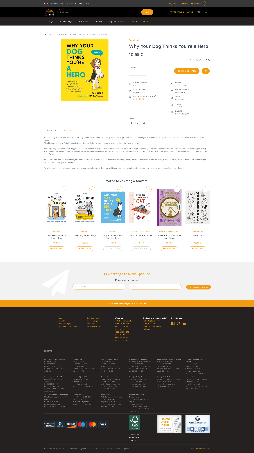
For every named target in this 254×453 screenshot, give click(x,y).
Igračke (99, 21)
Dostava (90, 323)
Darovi (134, 21)
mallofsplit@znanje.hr (83, 402)
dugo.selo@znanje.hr (55, 404)
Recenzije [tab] (68, 130)
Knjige (50, 21)
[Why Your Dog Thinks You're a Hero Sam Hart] (131, 123)
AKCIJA (189, 12)
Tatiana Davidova (145, 231)
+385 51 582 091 (122, 329)
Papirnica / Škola (116, 21)
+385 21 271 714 (165, 364)
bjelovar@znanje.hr (195, 384)
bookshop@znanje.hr (55, 366)
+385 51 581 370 (80, 382)
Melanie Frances (165, 231)
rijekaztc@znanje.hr (82, 384)
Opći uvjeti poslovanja (67, 326)
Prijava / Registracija (192, 3)
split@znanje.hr (165, 366)
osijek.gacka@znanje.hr (168, 384)
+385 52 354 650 (122, 337)
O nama (61, 318)
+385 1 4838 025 (52, 402)
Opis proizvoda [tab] (53, 130)
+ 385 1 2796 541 (137, 404)
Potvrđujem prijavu (198, 287)
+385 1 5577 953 (122, 340)
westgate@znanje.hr (139, 384)
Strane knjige (66, 21)
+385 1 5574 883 (108, 382)
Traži (147, 12)
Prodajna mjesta (65, 323)
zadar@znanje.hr (53, 386)
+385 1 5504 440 (122, 326)
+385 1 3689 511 (150, 323)
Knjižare (172, 3)
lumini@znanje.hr (194, 371)
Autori (146, 21)
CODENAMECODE (202, 448)
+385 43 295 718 (122, 323)
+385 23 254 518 (122, 332)
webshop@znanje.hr (123, 321)
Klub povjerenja (93, 318)
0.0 (208, 60)
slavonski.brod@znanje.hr (141, 366)
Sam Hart (56, 231)
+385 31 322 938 (165, 382)
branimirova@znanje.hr (140, 406)
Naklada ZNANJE (58, 3)
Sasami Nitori (197, 231)
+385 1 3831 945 (108, 399)
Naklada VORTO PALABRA (78, 3)
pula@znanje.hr (81, 366)
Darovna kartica (93, 326)
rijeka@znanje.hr (109, 366)
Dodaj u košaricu (186, 71)
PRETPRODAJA (177, 12)
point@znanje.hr (109, 402)
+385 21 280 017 (80, 399)
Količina (134, 67)
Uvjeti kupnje (92, 321)
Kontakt (61, 321)
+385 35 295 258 (122, 335)
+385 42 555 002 (193, 369)
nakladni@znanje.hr (151, 321)
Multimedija (83, 21)
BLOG (46, 3)
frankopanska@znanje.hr (112, 384)
